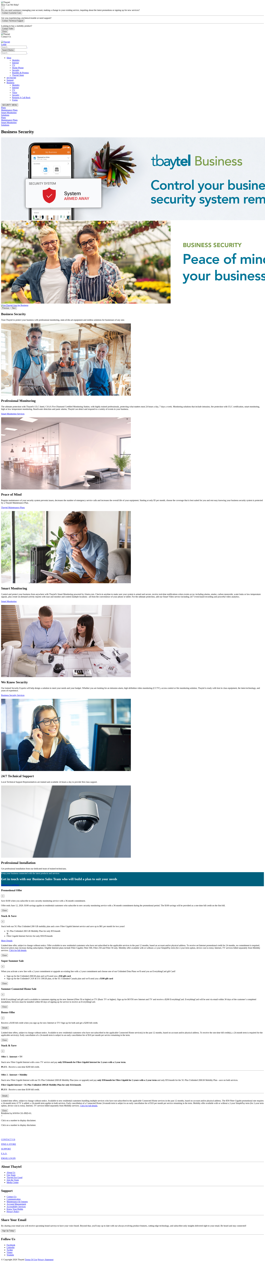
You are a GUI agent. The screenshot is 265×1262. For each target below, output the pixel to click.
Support (10, 80)
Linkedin (10, 1247)
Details (5, 1028)
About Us (11, 1172)
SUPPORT (6, 1149)
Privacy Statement (45, 1259)
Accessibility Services (16, 1206)
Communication (14, 1199)
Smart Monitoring (9, 112)
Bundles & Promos (20, 73)
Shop (9, 58)
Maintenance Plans (9, 110)
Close (4, 32)
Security (15, 70)
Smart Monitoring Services (12, 414)
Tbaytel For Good (14, 1177)
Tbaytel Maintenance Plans (13, 507)
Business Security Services (12, 695)
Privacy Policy (13, 1211)
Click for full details (17, 950)
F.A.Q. (4, 1153)
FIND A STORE (8, 1144)
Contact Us (11, 1196)
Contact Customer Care (11, 13)
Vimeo (9, 1252)
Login (3, 44)
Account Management (16, 1204)
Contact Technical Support (12, 21)
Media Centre (12, 1182)
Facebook (11, 1245)
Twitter (10, 1250)
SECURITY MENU (9, 105)
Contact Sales (8, 29)
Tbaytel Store (18, 75)
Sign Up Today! (8, 1231)
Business (10, 82)
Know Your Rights (15, 1209)
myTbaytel (11, 77)
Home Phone (18, 68)
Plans (3, 107)
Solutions (5, 115)
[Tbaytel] (5, 42)
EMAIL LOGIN (8, 1158)
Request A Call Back (21, 97)
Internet (15, 63)
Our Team (11, 1175)
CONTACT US (8, 1139)
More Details (6, 941)
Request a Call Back (10, 885)
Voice (14, 92)
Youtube (10, 1255)
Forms (15, 100)
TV (13, 65)
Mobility (16, 60)
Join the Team (13, 1180)
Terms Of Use (31, 1259)
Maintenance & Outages (17, 1201)
